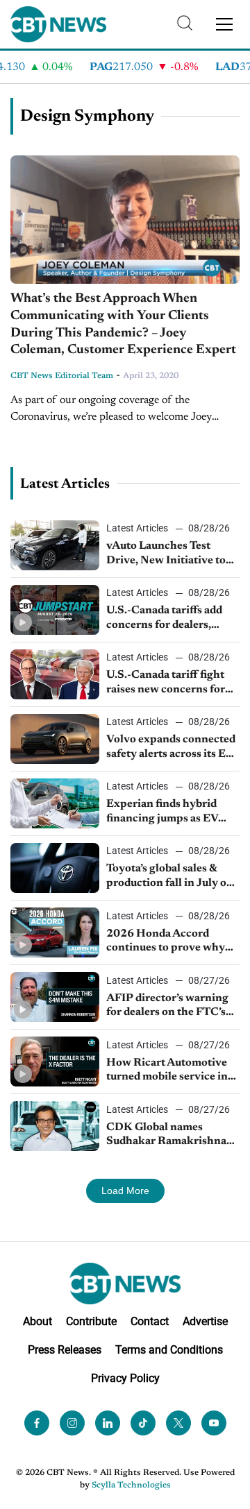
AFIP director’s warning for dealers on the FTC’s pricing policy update (167, 1007)
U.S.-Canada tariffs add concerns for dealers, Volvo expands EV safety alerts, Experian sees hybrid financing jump (168, 619)
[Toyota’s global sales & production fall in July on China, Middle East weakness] (54, 868)
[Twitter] (178, 1422)
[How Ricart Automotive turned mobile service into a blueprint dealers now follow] (54, 1061)
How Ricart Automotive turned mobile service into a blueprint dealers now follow (172, 1071)
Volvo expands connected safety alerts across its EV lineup (170, 748)
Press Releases (64, 1349)
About (37, 1321)
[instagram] (72, 1422)
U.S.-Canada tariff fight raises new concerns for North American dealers (166, 683)
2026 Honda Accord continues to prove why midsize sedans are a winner (165, 942)
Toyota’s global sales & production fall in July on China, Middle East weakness (169, 877)
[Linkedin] (107, 1422)
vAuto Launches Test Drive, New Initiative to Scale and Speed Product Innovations (168, 554)
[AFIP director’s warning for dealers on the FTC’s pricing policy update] (54, 997)
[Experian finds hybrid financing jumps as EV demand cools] (54, 803)
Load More (125, 1190)
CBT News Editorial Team (61, 376)
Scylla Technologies (131, 1485)
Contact (150, 1321)
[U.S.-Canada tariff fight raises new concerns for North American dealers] (54, 674)
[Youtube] (213, 1422)
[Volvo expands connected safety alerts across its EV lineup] (54, 739)
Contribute (91, 1321)
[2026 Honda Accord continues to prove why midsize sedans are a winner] (54, 932)
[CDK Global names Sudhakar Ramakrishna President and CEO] (54, 1126)
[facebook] (36, 1422)
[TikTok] (143, 1422)
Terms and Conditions (169, 1349)
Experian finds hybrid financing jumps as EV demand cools (162, 812)
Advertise (205, 1321)
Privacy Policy (125, 1378)
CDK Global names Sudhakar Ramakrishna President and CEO (166, 1136)
